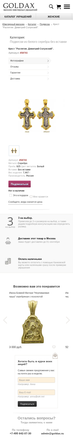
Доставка (15, 78)
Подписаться (27, 403)
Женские (54, 16)
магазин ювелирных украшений (20, 10)
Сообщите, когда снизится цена (25, 202)
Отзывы (14, 66)
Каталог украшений (17, 16)
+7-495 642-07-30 (20, 433)
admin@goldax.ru (52, 433)
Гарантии (15, 72)
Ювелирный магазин (13, 24)
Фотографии (17, 60)
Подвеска (45, 24)
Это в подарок (20, 195)
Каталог (32, 24)
